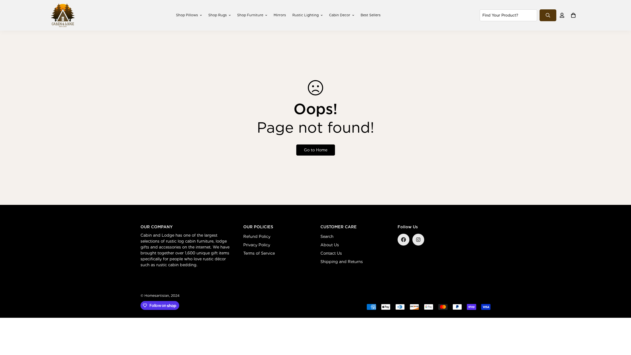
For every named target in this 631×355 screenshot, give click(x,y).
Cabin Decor (339, 15)
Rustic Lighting (305, 15)
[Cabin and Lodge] (63, 15)
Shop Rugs (217, 15)
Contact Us (331, 253)
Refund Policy (256, 236)
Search (326, 236)
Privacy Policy (256, 245)
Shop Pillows (187, 15)
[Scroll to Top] (621, 328)
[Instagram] (418, 240)
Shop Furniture (250, 15)
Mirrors (280, 15)
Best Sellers (371, 15)
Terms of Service (259, 253)
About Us (329, 245)
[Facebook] (403, 240)
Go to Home (315, 150)
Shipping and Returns (341, 261)
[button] (573, 15)
